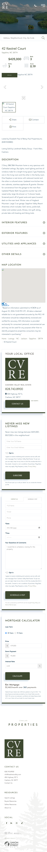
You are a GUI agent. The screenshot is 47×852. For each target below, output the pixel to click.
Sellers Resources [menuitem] (10, 804)
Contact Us (17, 404)
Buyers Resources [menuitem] (10, 801)
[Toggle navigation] (43, 6)
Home (4, 338)
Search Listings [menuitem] (10, 798)
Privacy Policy (32, 466)
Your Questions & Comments (15, 543)
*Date (7, 524)
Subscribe (17, 475)
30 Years (10, 633)
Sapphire (32, 338)
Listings (11, 338)
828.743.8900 (14, 389)
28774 (40, 338)
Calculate (17, 676)
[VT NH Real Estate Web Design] (23, 844)
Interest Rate (10, 661)
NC (17, 338)
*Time (7, 533)
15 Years (20, 633)
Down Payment (10, 651)
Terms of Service (9, 604)
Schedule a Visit (32, 499)
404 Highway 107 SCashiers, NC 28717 (11, 778)
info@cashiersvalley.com (13, 774)
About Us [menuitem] (8, 808)
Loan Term (9, 627)
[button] (43, 38)
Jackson (24, 338)
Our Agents (34, 400)
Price (7, 641)
